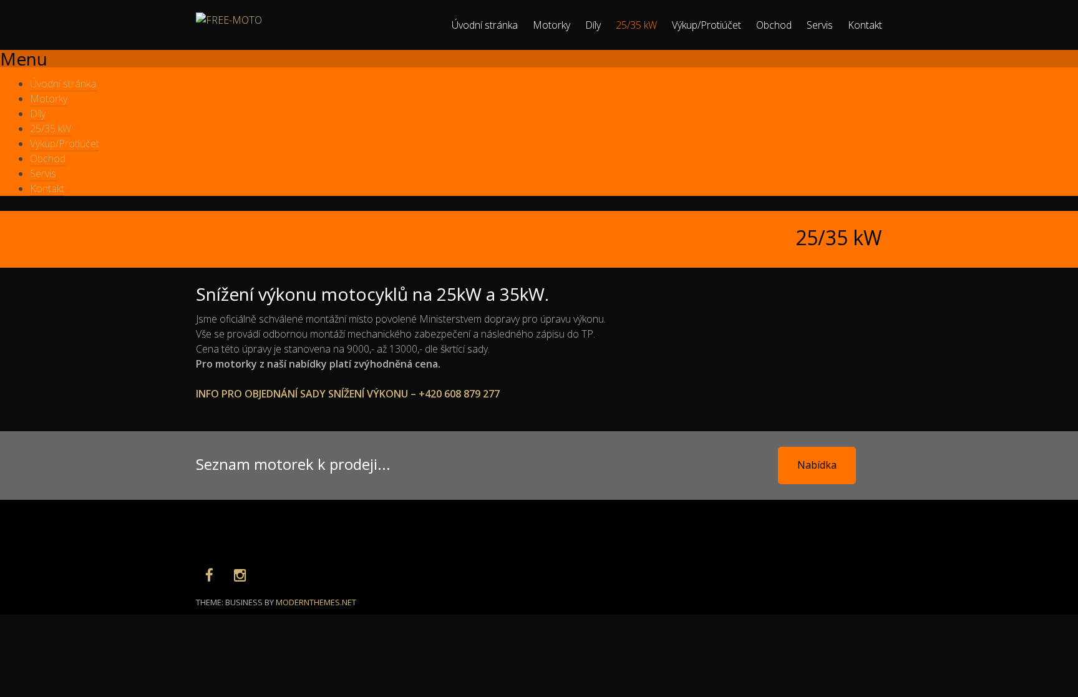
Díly (593, 25)
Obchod (774, 25)
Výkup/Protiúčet (706, 25)
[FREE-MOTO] (229, 20)
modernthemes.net (316, 602)
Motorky (551, 25)
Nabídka (817, 465)
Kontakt (865, 25)
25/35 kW (636, 25)
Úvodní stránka (485, 25)
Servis (820, 25)
